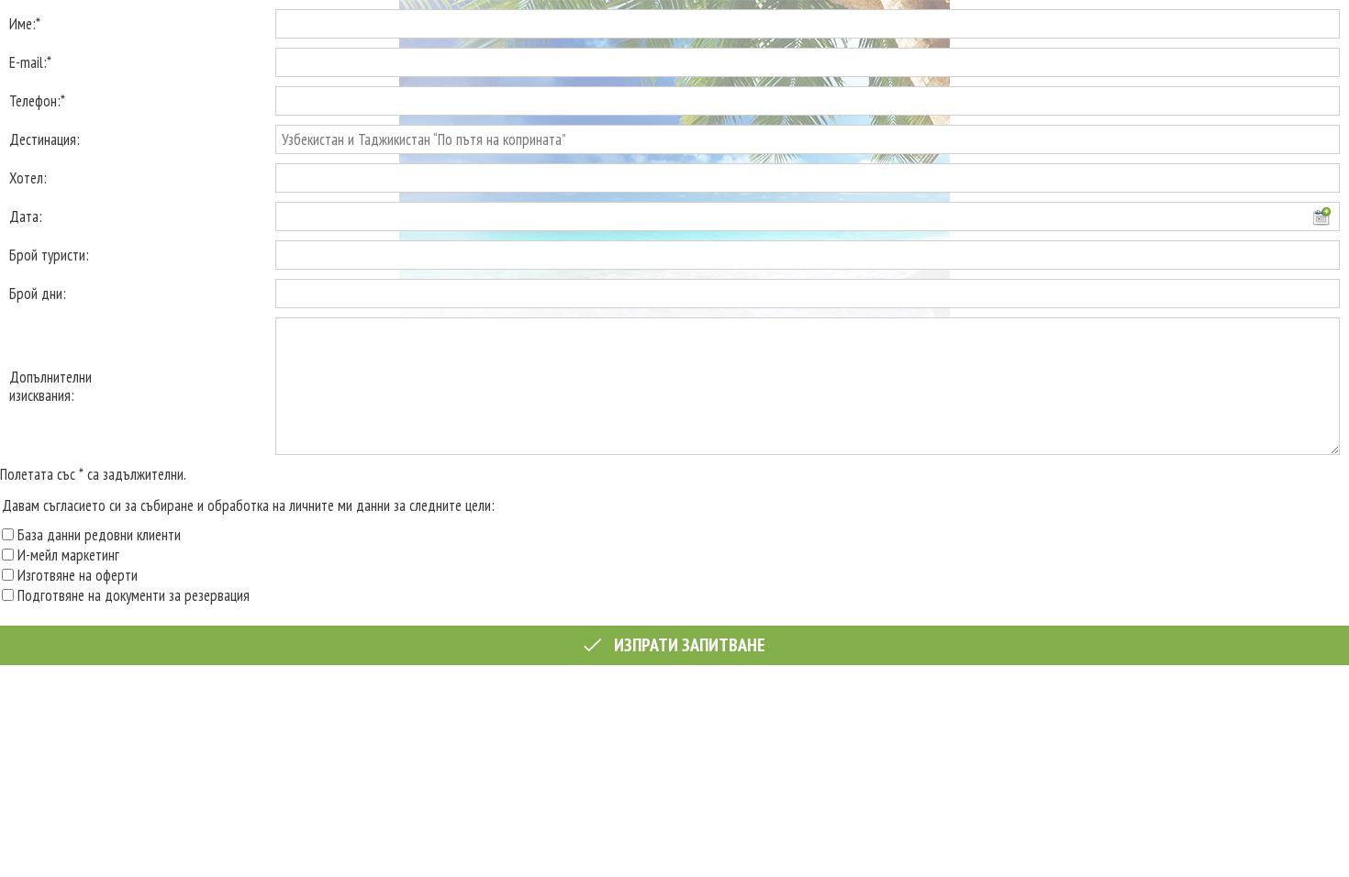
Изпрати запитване (687, 645)
